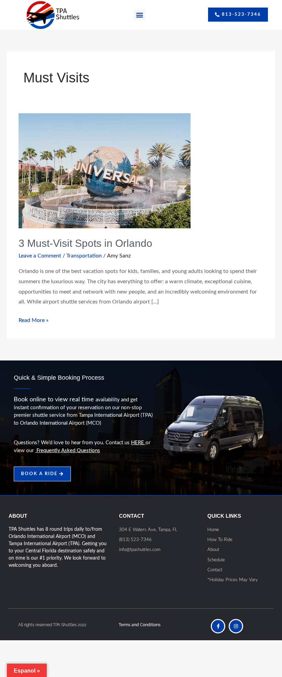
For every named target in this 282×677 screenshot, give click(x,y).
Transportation (84, 256)
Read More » (33, 319)
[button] (139, 14)
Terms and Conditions (140, 624)
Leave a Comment (40, 256)
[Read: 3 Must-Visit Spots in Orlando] (105, 170)
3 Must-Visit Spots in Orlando (85, 243)
